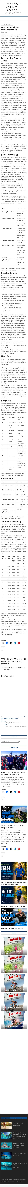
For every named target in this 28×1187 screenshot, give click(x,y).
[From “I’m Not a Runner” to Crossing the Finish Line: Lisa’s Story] (14, 760)
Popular (5, 1118)
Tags (22, 1118)
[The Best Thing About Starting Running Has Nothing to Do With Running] (14, 871)
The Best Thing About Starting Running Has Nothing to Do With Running (14, 883)
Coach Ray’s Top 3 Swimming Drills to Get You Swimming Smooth (19, 1134)
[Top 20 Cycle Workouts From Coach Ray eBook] (14, 1002)
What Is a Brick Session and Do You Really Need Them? (12, 827)
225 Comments (17, 1125)
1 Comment (4, 32)
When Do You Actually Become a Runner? (13, 906)
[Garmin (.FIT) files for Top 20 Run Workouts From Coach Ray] (14, 946)
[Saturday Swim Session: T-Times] (6, 1163)
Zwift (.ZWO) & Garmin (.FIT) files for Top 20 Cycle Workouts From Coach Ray (13, 989)
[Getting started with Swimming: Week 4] (6, 1143)
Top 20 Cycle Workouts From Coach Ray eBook (13, 1008)
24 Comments (16, 1138)
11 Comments (16, 1167)
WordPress (7, 1181)
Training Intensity (18, 1123)
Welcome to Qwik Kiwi (7, 24)
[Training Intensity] (6, 1123)
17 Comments (16, 1155)
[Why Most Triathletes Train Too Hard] (14, 917)
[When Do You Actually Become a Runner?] (14, 895)
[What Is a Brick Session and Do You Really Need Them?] (14, 814)
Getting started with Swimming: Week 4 (18, 1144)
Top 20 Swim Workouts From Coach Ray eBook (13, 1026)
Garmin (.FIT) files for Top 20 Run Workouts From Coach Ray (14, 952)
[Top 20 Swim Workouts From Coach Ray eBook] (14, 1020)
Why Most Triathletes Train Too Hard (12, 928)
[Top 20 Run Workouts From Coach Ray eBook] (14, 964)
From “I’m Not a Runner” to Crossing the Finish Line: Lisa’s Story (13, 773)
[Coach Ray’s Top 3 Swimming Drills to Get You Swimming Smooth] (6, 1132)
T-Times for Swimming (19, 1153)
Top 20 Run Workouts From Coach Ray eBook (12, 971)
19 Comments (16, 1147)
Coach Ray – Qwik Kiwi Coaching (12, 7)
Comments (14, 1118)
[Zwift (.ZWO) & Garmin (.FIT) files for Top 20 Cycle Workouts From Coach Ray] (14, 983)
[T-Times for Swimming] (6, 1153)
